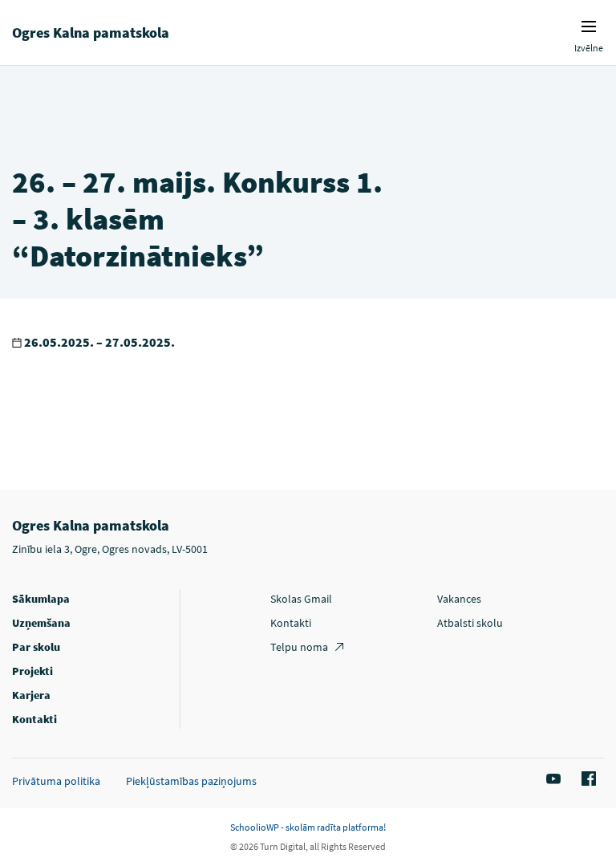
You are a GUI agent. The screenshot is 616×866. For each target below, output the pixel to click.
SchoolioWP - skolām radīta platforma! (308, 827)
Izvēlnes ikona (588, 26)
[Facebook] (586, 779)
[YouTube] (551, 779)
